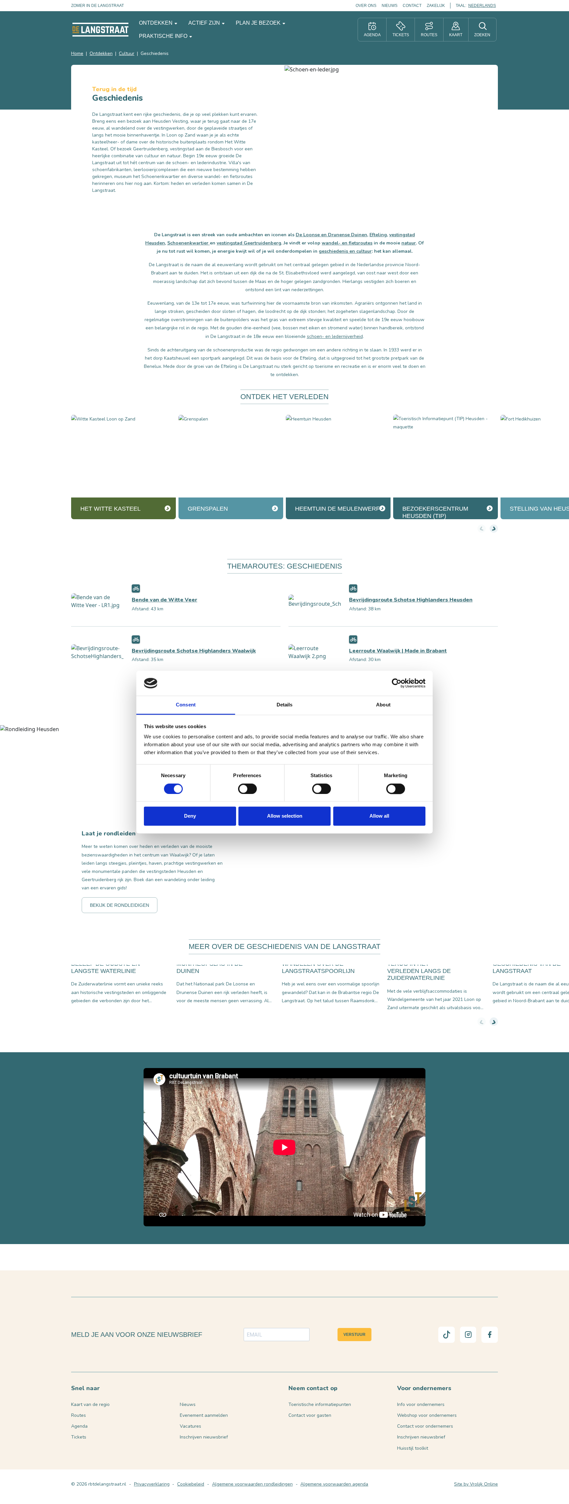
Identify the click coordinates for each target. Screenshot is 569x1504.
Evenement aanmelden (204, 1415)
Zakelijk (436, 5)
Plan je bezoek (259, 23)
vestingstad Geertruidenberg (249, 243)
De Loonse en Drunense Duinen (331, 235)
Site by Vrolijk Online (476, 1484)
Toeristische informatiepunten (319, 1404)
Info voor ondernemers (421, 1404)
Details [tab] (285, 705)
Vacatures (190, 1426)
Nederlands (482, 5)
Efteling (378, 235)
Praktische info (164, 36)
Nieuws (389, 5)
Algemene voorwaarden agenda (334, 1484)
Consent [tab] (186, 705)
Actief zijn (204, 23)
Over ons (366, 5)
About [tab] (383, 705)
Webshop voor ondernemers (427, 1415)
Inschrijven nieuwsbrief (204, 1437)
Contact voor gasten (309, 1415)
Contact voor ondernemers (425, 1426)
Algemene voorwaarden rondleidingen (252, 1484)
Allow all (379, 816)
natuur (408, 243)
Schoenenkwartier (188, 243)
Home (77, 53)
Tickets (78, 1437)
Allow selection (284, 816)
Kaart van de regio (90, 1404)
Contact (412, 5)
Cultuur (126, 53)
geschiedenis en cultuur (345, 251)
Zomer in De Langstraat (97, 5)
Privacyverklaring (152, 1484)
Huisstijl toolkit (412, 1448)
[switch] (247, 788)
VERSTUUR (354, 1334)
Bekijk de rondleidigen (119, 905)
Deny (190, 816)
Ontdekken (156, 23)
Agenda (79, 1426)
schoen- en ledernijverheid (335, 336)
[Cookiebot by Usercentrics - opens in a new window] (396, 683)
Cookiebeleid (190, 1484)
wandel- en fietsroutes (347, 243)
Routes (78, 1415)
